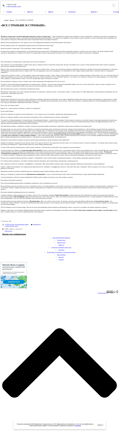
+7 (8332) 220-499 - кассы (13, 6)
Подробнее (77, 425)
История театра (61, 240)
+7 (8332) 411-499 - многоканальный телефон (16, 224)
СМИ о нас (61, 245)
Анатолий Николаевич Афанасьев (61, 237)
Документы (61, 250)
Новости (30, 12)
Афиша (50, 12)
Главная (9, 12)
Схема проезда (8, 231)
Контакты (61, 259)
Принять (100, 425)
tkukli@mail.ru (37, 224)
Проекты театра (61, 242)
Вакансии (61, 257)
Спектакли (72, 12)
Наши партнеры (61, 254)
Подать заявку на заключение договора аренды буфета (61, 252)
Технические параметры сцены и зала (61, 247)
